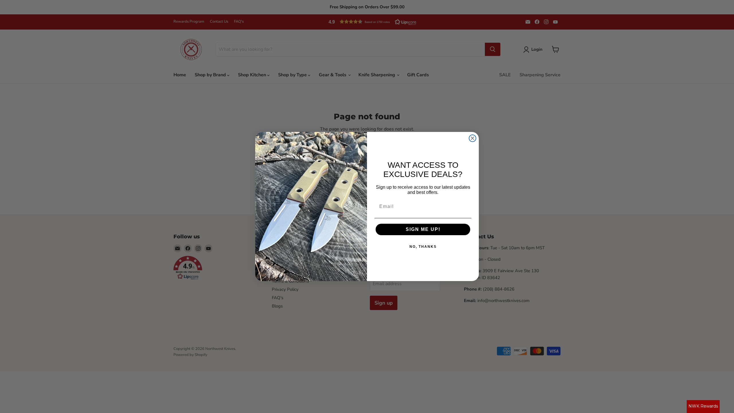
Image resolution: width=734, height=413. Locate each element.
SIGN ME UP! (423, 229)
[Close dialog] (472, 138)
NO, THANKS (423, 247)
